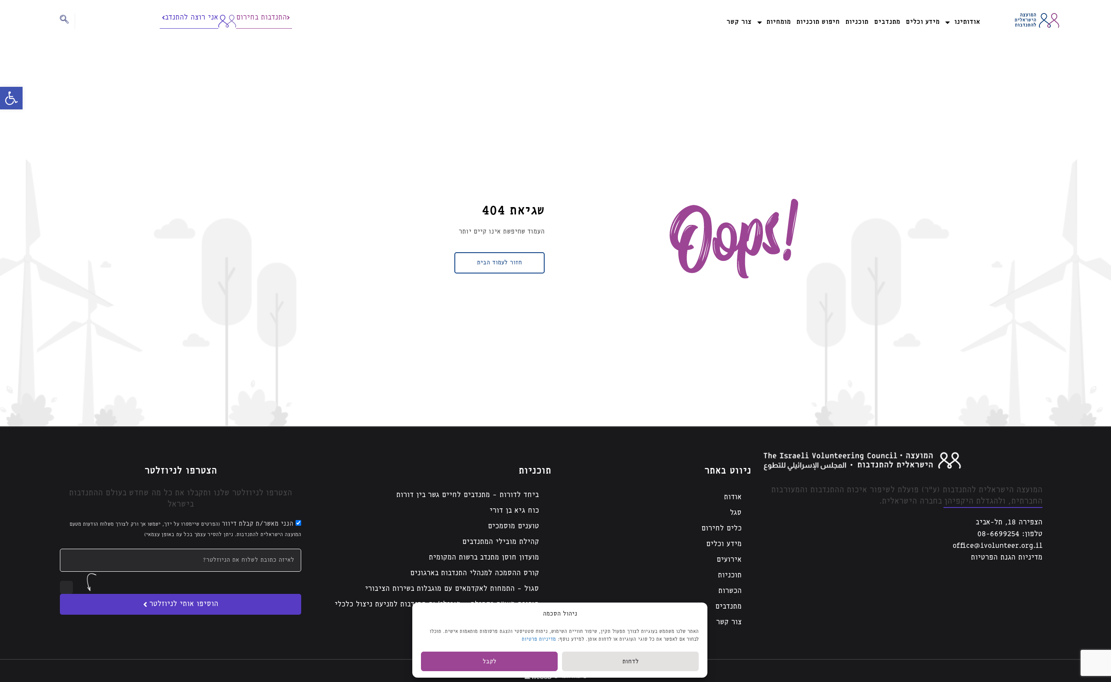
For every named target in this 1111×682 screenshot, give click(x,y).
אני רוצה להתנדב (191, 17)
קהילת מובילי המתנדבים (500, 542)
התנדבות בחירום (261, 17)
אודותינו (967, 22)
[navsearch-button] (67, 21)
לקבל (489, 662)
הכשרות (730, 591)
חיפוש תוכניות (818, 22)
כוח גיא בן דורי (514, 510)
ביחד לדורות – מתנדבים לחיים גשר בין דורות (467, 495)
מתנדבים (887, 22)
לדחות (630, 662)
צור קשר (739, 22)
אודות (733, 497)
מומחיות (778, 22)
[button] (11, 98)
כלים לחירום (721, 528)
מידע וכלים (923, 22)
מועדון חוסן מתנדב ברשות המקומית (484, 557)
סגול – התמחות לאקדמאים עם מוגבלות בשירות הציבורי (452, 589)
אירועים (729, 559)
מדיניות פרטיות (539, 639)
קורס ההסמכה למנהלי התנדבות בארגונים (474, 573)
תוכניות (856, 22)
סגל (736, 513)
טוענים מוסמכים (513, 526)
